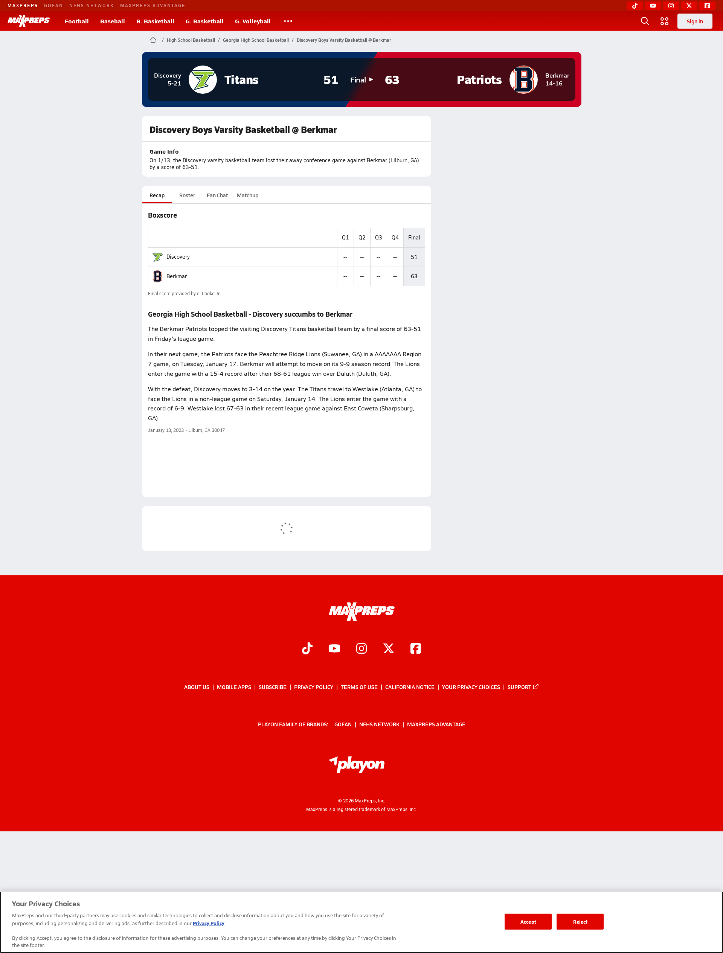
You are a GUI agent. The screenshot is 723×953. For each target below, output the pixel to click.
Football (77, 21)
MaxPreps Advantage (153, 5)
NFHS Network (91, 5)
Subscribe (273, 687)
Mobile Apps (234, 687)
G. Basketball (205, 21)
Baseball (112, 21)
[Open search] (645, 21)
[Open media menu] (664, 21)
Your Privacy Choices (471, 686)
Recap (157, 195)
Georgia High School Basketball (256, 40)
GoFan (53, 5)
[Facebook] (707, 6)
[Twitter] (689, 6)
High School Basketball (191, 40)
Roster (187, 195)
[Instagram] (671, 6)
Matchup (247, 195)
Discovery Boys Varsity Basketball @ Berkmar (344, 40)
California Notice (410, 687)
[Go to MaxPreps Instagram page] (361, 649)
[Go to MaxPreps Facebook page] (416, 649)
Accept (528, 921)
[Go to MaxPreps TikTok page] (307, 649)
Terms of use (359, 687)
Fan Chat (217, 195)
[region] (361, 922)
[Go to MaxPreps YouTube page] (334, 649)
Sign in (695, 21)
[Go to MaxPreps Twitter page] (389, 649)
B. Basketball (155, 21)
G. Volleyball (253, 21)
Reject (580, 921)
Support (519, 687)
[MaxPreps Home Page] (153, 40)
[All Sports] (288, 21)
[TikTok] (635, 6)
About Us (196, 687)
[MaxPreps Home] (29, 21)
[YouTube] (653, 6)
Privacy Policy (313, 687)
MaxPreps (23, 5)
